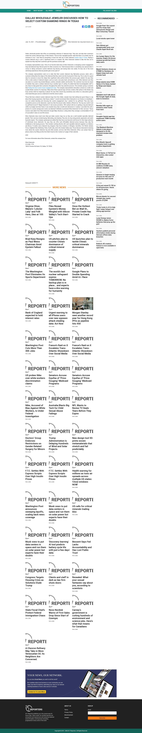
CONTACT (59, 10)
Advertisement (68, 715)
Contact (66, 717)
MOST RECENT (38, 10)
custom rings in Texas (80, 57)
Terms (66, 710)
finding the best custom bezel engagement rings (42, 88)
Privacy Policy (68, 712)
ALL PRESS (49, 10)
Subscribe (102, 718)
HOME (29, 10)
